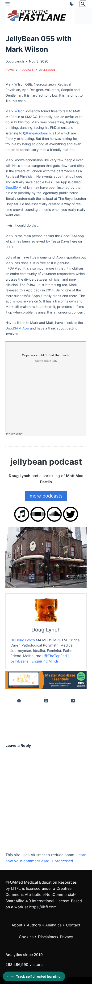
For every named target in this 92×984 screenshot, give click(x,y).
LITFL (16, 888)
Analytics (53, 925)
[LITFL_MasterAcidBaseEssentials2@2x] (45, 679)
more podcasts (46, 496)
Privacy (66, 936)
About (17, 925)
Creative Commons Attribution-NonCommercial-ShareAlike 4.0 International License (40, 894)
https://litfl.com (43, 907)
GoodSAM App (17, 328)
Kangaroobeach (38, 133)
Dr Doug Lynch (22, 640)
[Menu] (7, 4)
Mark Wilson (14, 111)
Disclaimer (47, 936)
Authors (34, 925)
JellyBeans (19, 661)
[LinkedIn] (73, 701)
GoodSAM (13, 187)
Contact (73, 925)
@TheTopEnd (55, 656)
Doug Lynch (46, 630)
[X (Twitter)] (46, 701)
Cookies (27, 936)
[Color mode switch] (70, 3)
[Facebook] (19, 701)
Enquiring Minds (45, 661)
